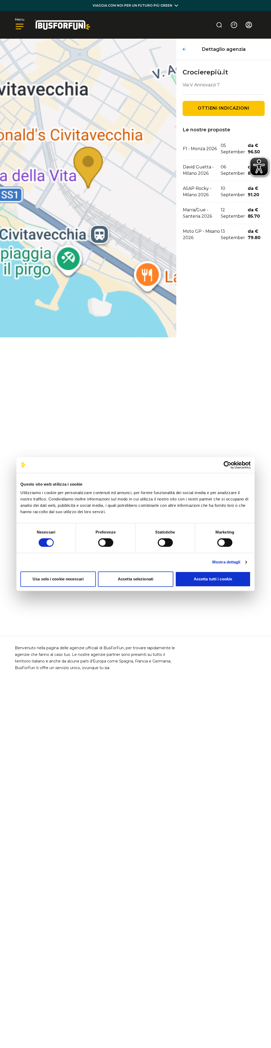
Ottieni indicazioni (223, 108)
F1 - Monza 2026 (200, 148)
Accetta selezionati (135, 579)
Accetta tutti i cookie (213, 579)
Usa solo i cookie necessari (58, 579)
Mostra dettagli (226, 562)
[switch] (105, 542)
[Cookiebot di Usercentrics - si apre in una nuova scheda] (227, 465)
